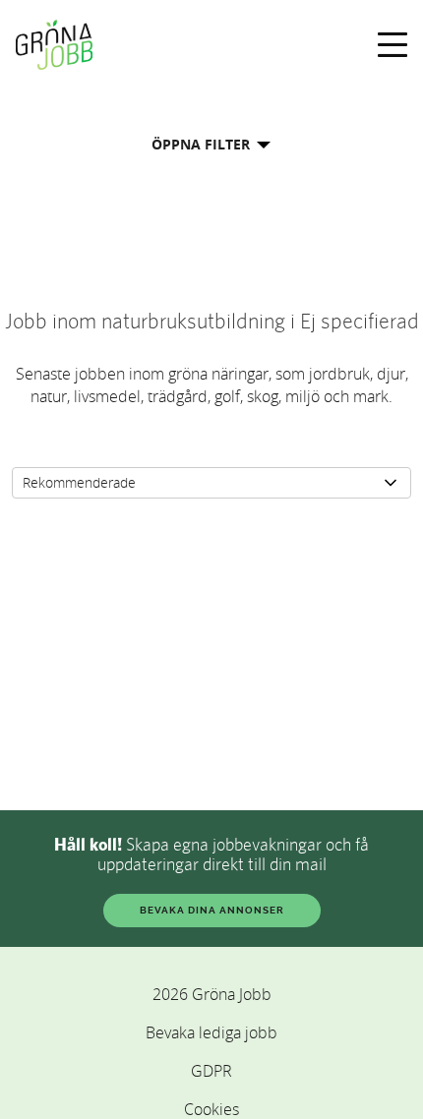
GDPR (211, 1071)
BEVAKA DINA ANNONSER (212, 910)
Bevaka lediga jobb (211, 1032)
